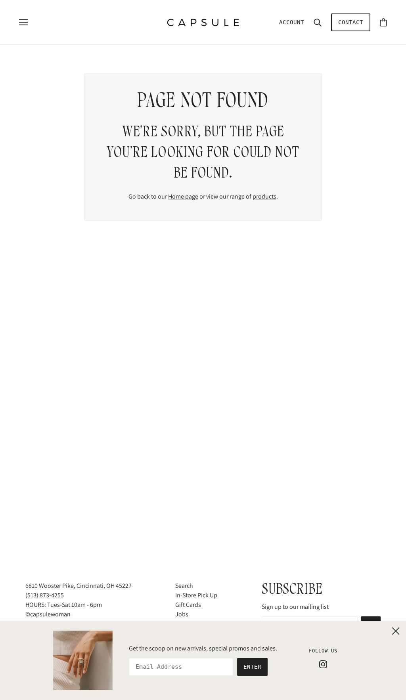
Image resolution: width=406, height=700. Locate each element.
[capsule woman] (203, 21)
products (264, 196)
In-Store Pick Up (196, 595)
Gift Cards (188, 605)
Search (184, 585)
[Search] (317, 22)
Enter (252, 667)
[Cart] (383, 22)
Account (291, 22)
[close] (396, 630)
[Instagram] (323, 664)
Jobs (181, 614)
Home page (183, 196)
